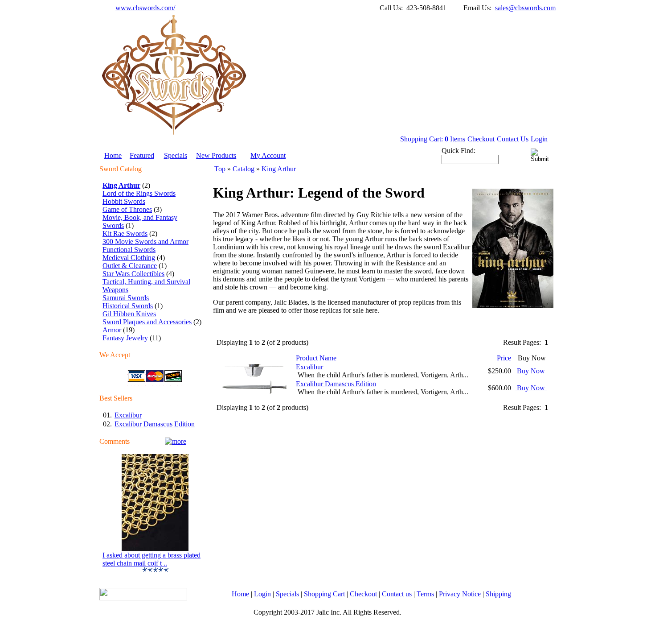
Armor (111, 330)
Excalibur (128, 415)
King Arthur (279, 169)
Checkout (481, 139)
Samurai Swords (125, 298)
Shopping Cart (324, 594)
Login (539, 139)
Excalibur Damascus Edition (155, 424)
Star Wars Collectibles (133, 273)
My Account (268, 155)
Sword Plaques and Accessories (147, 322)
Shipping (498, 594)
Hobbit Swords (123, 201)
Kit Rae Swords (124, 233)
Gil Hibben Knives (129, 314)
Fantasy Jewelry (125, 338)
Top (219, 169)
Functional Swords (129, 249)
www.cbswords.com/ (145, 8)
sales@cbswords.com (525, 8)
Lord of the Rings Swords (139, 193)
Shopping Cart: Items (432, 139)
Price (504, 358)
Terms (425, 594)
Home (113, 155)
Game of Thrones (127, 209)
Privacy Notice (460, 594)
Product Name (316, 358)
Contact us (397, 594)
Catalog (243, 169)
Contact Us (512, 139)
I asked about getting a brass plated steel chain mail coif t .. (151, 559)
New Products (216, 155)
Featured (142, 155)
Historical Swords (127, 306)
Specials (175, 155)
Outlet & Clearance (129, 265)
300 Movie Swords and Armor (145, 241)
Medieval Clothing (128, 257)
